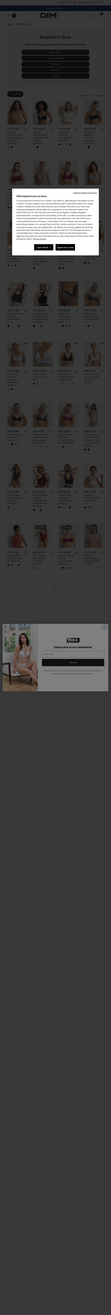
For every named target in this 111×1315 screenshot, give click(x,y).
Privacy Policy (39, 238)
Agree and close (65, 247)
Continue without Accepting (85, 192)
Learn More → (44, 247)
